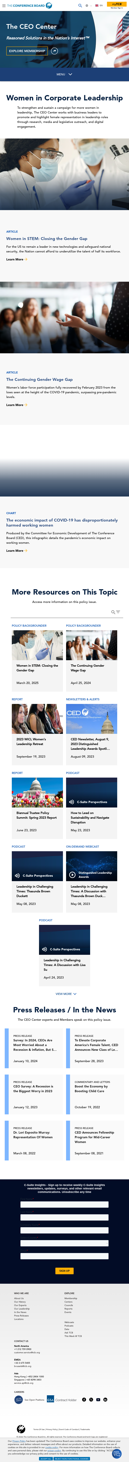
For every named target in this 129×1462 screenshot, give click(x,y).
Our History (20, 1301)
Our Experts (20, 1305)
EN (101, 5)
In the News (20, 1312)
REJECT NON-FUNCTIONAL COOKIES (71, 1458)
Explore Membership (27, 51)
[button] (54, 51)
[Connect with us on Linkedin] (105, 1399)
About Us (19, 1298)
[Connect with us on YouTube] (98, 1399)
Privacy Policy (19, 1441)
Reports (68, 1308)
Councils (68, 1305)
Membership (70, 1298)
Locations (18, 1319)
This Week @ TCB (73, 1336)
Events (67, 1312)
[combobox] (99, 5)
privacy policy (54, 1450)
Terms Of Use (39, 1429)
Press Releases (21, 1315)
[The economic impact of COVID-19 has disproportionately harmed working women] (64, 461)
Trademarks (85, 1429)
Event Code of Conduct (69, 1429)
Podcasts (68, 1325)
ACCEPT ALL (46, 1458)
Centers (68, 1301)
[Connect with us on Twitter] (91, 1399)
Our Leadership (22, 1308)
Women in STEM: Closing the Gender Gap (46, 238)
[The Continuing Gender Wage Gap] (64, 317)
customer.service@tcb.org (27, 1352)
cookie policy (51, 1447)
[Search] (80, 5)
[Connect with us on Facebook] (84, 1399)
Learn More (15, 259)
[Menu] (4, 5)
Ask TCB (68, 1332)
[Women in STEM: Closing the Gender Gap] (64, 174)
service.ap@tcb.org (23, 1383)
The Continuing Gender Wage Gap (39, 379)
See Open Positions (34, 1399)
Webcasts (69, 1322)
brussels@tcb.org (22, 1366)
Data (66, 1329)
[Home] (30, 5)
